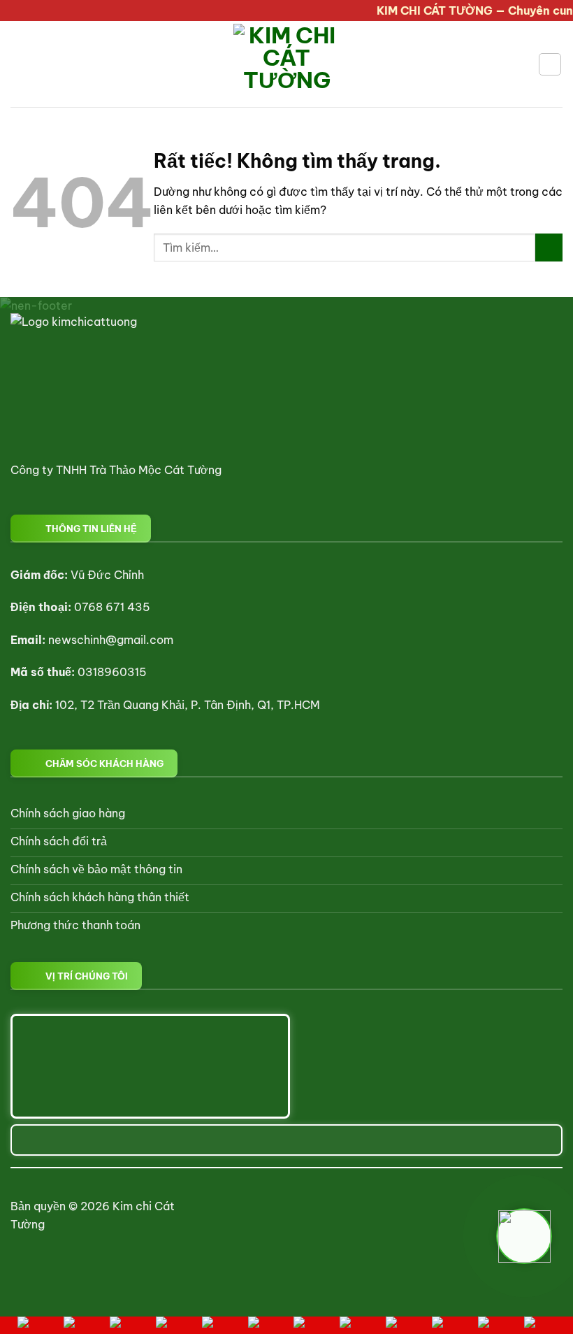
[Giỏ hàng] (550, 64)
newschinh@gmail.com (110, 640)
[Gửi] (549, 247)
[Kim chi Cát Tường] (286, 64)
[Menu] (18, 64)
